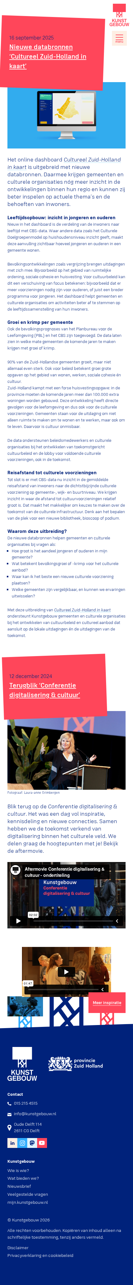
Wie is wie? (18, 1170)
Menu (119, 42)
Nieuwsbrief (19, 1186)
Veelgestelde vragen (27, 1194)
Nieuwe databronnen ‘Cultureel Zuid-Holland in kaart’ (47, 56)
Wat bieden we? (23, 1178)
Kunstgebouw (119, 15)
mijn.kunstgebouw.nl (27, 1202)
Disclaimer (17, 1247)
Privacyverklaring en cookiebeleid (40, 1255)
